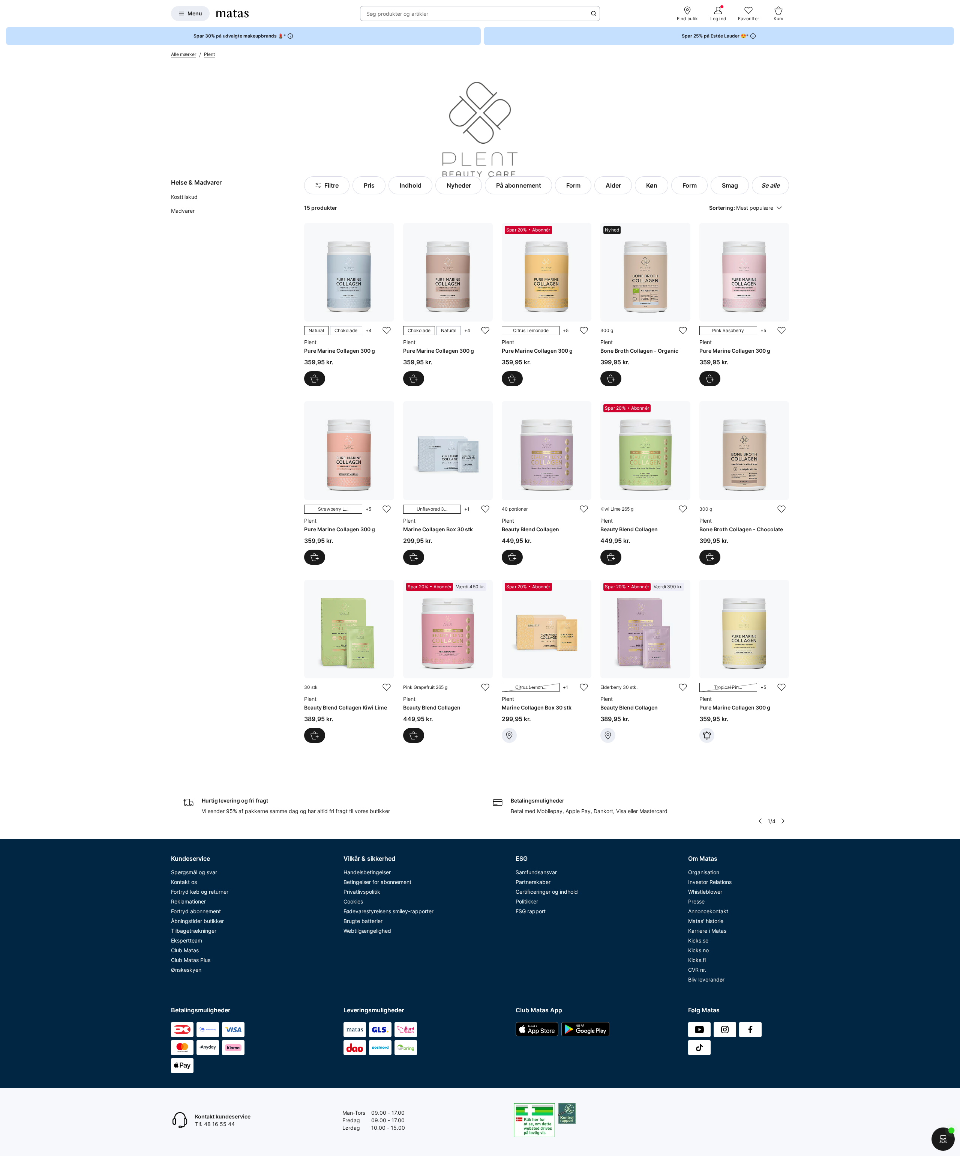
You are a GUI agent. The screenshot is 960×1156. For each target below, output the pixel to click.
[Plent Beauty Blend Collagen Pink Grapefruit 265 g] (448, 661)
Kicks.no (698, 950)
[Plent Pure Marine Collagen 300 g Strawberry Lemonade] (349, 482)
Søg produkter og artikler (397, 14)
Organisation (703, 872)
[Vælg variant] (314, 378)
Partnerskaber (533, 882)
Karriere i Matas (707, 931)
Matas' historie (705, 921)
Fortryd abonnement (196, 911)
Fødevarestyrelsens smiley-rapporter (389, 911)
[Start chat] (943, 1139)
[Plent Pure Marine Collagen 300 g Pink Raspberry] (744, 304)
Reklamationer (188, 901)
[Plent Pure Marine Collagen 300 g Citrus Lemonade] (546, 304)
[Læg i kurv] (610, 378)
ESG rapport (531, 911)
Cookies (353, 901)
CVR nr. (697, 970)
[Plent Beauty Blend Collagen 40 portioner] (546, 482)
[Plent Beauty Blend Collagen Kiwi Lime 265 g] (645, 482)
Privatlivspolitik (362, 891)
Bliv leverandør (706, 979)
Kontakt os (184, 882)
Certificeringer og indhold (547, 891)
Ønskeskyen (186, 970)
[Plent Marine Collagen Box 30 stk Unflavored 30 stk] (448, 482)
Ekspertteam (186, 940)
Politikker (527, 901)
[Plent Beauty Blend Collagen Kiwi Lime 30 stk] (349, 661)
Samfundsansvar (536, 872)
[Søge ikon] (594, 14)
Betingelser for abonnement (377, 882)
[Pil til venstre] (760, 821)
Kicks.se (698, 940)
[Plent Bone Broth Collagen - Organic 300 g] (645, 304)
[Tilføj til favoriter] (386, 330)
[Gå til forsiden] (232, 13)
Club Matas (185, 950)
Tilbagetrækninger (193, 931)
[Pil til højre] (783, 821)
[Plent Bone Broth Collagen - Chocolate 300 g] (744, 482)
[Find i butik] (509, 735)
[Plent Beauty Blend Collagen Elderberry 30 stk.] (645, 661)
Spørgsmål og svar (194, 872)
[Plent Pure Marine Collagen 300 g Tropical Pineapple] (744, 661)
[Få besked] (706, 735)
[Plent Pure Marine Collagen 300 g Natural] (349, 304)
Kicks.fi (697, 960)
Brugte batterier (363, 921)
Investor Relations (710, 882)
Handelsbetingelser (367, 872)
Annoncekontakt (708, 911)
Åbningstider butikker (197, 921)
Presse (696, 901)
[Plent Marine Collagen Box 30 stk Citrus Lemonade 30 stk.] (546, 661)
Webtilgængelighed (367, 931)
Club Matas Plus (190, 960)
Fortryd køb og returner (199, 891)
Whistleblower (705, 891)
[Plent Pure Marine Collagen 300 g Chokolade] (448, 304)
